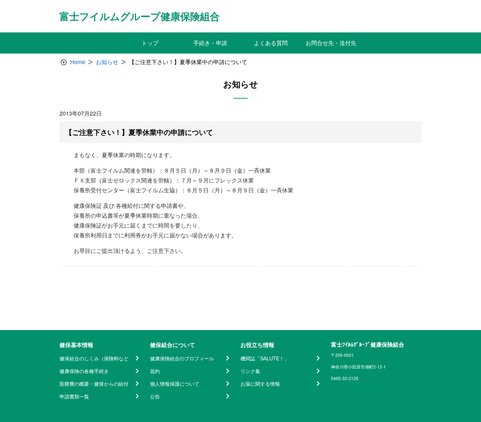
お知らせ (107, 62)
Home (77, 62)
